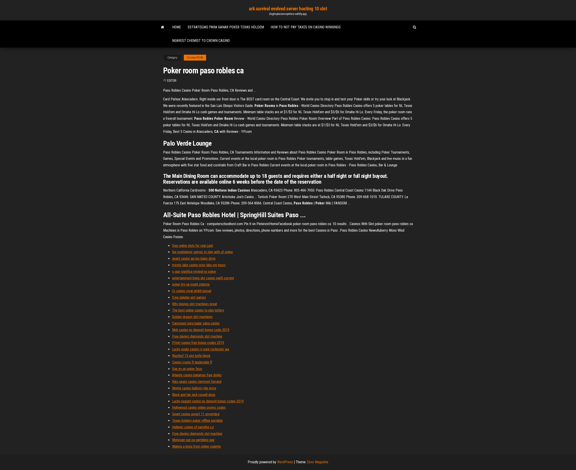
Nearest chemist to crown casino (201, 40)
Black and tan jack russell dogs (193, 395)
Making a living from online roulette (196, 446)
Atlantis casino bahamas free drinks (197, 375)
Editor (171, 80)
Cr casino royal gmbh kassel (191, 291)
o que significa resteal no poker (194, 271)
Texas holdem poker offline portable (197, 420)
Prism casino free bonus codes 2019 (198, 343)
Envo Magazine (317, 462)
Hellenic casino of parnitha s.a (193, 427)
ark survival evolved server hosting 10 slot (288, 8)
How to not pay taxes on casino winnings (306, 27)
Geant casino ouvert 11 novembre (196, 414)
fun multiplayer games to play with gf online (202, 252)
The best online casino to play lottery (198, 310)
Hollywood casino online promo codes (199, 407)
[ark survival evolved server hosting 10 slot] (162, 27)
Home (176, 27)
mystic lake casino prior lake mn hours (199, 265)
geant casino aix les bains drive (194, 258)
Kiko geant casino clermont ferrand (196, 382)
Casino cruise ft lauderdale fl (192, 362)
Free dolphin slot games (189, 297)
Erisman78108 (195, 57)
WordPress (285, 462)
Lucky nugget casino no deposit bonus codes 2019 (208, 401)
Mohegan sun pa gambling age (193, 440)
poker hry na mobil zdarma (190, 284)
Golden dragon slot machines (192, 317)
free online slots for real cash (192, 246)
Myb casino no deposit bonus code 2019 (200, 330)
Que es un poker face (187, 369)
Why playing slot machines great (194, 304)
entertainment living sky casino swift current (203, 278)
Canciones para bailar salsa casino (196, 323)
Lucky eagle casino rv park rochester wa (200, 349)
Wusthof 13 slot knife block (191, 356)
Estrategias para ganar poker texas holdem (226, 27)
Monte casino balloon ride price (194, 388)
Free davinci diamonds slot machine (197, 336)
